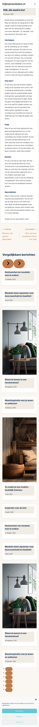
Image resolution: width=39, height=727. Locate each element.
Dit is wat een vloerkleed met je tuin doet (29, 234)
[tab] (8, 669)
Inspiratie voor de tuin (15, 508)
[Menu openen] (35, 4)
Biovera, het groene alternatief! (7, 234)
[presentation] (19, 343)
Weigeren (19, 716)
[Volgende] (19, 263)
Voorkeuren (19, 722)
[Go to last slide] (8, 263)
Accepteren (19, 711)
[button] (36, 699)
